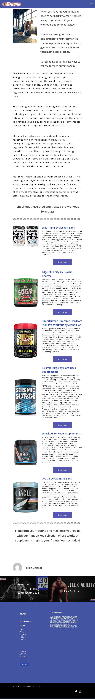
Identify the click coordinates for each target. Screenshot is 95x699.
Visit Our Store (22, 631)
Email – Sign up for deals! (23, 653)
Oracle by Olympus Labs (57, 478)
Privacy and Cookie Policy (23, 636)
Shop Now (62, 262)
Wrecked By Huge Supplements (61, 433)
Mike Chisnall (34, 567)
